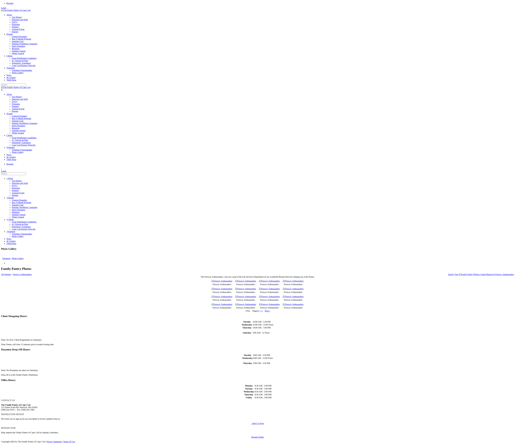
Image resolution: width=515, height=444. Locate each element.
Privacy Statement (54, 442)
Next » (267, 311)
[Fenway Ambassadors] (221, 281)
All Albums (6, 274)
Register (9, 3)
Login (3, 8)
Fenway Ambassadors (22, 274)
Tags (456, 274)
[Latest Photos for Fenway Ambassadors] (486, 274)
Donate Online (257, 437)
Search (451, 274)
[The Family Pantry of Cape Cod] (15, 10)
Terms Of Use (69, 442)
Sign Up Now (257, 423)
